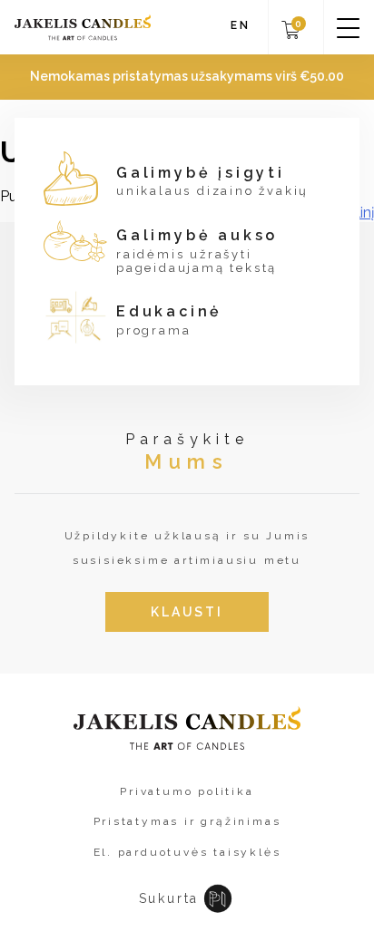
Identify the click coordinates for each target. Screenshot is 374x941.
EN (241, 26)
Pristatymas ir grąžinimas (187, 821)
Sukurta (169, 898)
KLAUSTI (187, 612)
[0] (290, 36)
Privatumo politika (186, 791)
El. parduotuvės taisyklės (187, 852)
